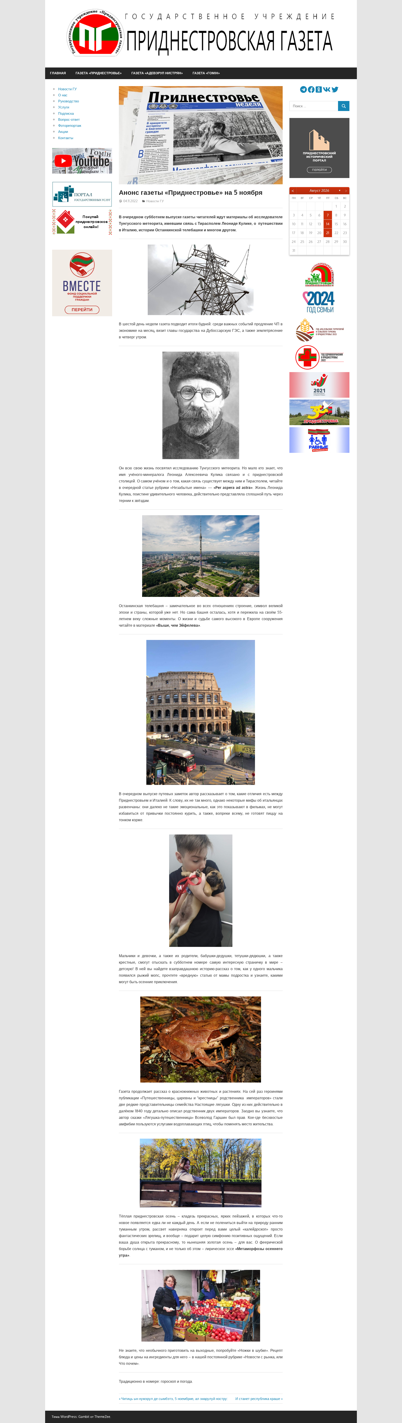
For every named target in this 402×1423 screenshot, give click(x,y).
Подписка (66, 113)
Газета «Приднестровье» (99, 73)
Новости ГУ (155, 201)
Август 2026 (319, 190)
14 (327, 224)
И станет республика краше (257, 1398)
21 (327, 233)
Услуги (63, 107)
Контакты (65, 138)
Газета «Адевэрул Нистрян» (157, 73)
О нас (62, 95)
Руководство (68, 101)
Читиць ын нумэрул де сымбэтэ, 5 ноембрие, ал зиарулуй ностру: (174, 1398)
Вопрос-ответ (69, 119)
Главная (58, 73)
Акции (63, 131)
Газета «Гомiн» (206, 73)
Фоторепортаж (69, 125)
